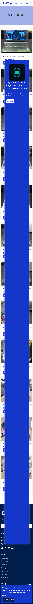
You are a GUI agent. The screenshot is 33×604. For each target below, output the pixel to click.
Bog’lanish (4, 577)
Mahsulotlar (5, 571)
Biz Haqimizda (5, 561)
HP (4, 214)
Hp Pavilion (8, 59)
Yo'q (12, 599)
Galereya (4, 568)
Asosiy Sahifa (5, 558)
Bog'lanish (10, 101)
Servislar (4, 565)
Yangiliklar (4, 574)
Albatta (6, 599)
